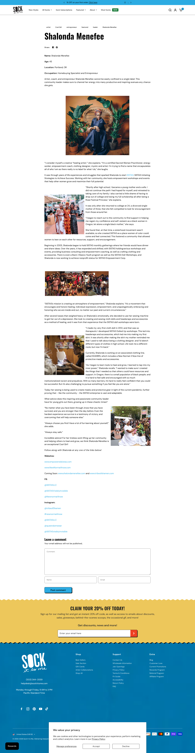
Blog (151, 660)
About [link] (92, 10)
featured (85, 27)
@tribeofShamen (52, 508)
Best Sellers (80, 660)
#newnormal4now (53, 514)
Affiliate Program (157, 676)
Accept (96, 746)
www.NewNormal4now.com (57, 467)
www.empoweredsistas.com (58, 461)
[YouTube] (41, 709)
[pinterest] (56, 47)
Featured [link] (80, 10)
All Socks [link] (46, 10)
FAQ (114, 686)
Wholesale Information (122, 663)
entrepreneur (72, 27)
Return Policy (118, 683)
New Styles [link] (33, 10)
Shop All (79, 673)
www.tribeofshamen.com (102, 473)
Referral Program (157, 673)
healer (95, 27)
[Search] (170, 10)
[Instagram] (28, 709)
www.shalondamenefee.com (71, 473)
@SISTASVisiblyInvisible (56, 490)
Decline (125, 746)
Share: (47, 47)
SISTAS (130, 175)
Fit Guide (116, 676)
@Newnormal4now (53, 496)
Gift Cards (80, 666)
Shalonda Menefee (109, 27)
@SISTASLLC (50, 485)
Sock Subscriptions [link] (64, 10)
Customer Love (156, 663)
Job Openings (119, 666)
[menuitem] (33, 10)
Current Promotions (158, 666)
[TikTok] (47, 709)
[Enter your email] (133, 633)
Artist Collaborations (84, 670)
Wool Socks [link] (106, 10)
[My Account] (175, 10)
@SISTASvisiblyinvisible (55, 531)
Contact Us (117, 660)
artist (48, 27)
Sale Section (81, 663)
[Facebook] (53, 47)
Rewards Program (97, 2)
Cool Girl (58, 27)
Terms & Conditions (121, 673)
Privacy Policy (98, 739)
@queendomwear (53, 525)
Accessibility (118, 680)
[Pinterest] (34, 709)
